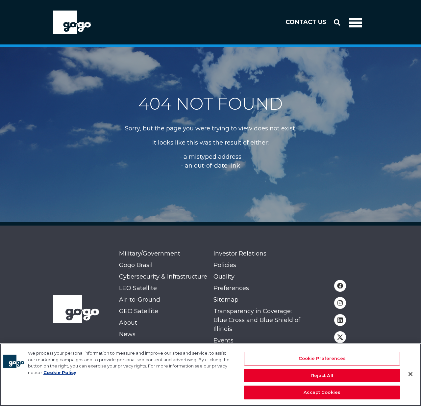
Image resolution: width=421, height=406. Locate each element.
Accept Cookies (322, 392)
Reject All (322, 375)
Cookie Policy (59, 372)
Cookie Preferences (322, 358)
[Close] (410, 374)
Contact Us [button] (305, 22)
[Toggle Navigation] (355, 22)
